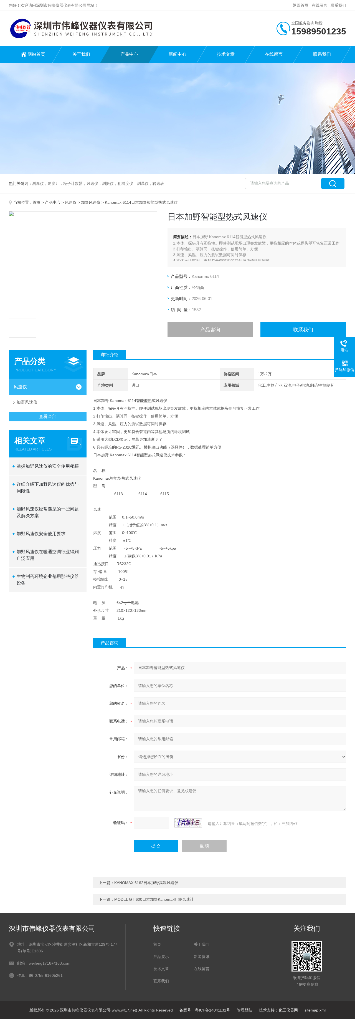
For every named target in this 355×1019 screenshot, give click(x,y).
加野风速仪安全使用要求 (41, 533)
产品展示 (161, 956)
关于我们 (81, 54)
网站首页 (36, 54)
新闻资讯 (201, 956)
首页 (36, 202)
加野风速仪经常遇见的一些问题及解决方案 (48, 512)
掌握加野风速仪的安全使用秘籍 (48, 466)
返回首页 (300, 5)
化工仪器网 (288, 1010)
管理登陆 (244, 1010)
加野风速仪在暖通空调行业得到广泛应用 (48, 555)
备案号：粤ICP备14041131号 (204, 1010)
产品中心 (129, 54)
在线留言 (319, 5)
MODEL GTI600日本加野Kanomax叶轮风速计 (154, 899)
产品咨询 (210, 330)
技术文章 (226, 54)
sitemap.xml (315, 1010)
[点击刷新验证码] (188, 822)
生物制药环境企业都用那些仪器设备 (48, 579)
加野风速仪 (90, 202)
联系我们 (338, 5)
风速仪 (71, 202)
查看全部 (48, 416)
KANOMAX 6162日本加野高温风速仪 (146, 882)
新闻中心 (177, 54)
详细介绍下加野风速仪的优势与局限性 (48, 487)
